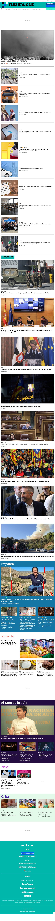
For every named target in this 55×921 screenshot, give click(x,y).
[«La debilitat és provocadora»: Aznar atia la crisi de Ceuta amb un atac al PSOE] (27, 351)
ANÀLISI (45, 617)
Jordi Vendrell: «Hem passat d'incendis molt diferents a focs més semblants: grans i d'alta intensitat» (8, 622)
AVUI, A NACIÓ (8, 257)
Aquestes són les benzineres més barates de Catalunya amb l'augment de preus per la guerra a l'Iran (34, 243)
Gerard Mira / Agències (24, 760)
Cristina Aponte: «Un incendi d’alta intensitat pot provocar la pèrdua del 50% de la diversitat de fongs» (27, 600)
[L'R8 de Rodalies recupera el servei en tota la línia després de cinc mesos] (9, 76)
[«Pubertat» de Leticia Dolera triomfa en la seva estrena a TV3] (9, 113)
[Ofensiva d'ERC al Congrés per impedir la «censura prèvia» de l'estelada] (27, 426)
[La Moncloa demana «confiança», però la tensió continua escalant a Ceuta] (27, 275)
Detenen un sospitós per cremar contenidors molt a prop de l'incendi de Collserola (27, 556)
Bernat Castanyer (5, 558)
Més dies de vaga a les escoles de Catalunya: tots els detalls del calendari (35, 187)
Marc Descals (22, 245)
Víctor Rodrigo (22, 114)
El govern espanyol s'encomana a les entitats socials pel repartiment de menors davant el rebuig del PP (26, 331)
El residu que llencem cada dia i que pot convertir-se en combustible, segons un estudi (46, 621)
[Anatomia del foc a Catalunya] (27, 45)
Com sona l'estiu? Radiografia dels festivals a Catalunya (23, 782)
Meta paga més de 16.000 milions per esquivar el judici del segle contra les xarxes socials (8, 783)
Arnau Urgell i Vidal (23, 96)
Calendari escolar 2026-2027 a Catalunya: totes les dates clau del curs (35, 206)
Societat (18, 9)
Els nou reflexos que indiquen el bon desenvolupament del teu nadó (8, 815)
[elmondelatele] (27, 892)
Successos (26, 9)
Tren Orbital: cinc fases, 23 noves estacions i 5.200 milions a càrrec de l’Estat (34, 94)
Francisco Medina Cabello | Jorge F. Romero (44, 626)
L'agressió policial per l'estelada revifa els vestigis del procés (21, 406)
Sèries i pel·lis (4, 736)
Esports (3, 479)
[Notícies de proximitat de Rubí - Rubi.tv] (18, 5)
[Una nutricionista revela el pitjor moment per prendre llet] (27, 665)
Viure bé (7, 636)
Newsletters (43, 1)
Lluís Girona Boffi (23, 152)
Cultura (38, 9)
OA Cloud (32, 911)
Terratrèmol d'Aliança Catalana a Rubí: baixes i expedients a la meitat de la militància (35, 224)
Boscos (3, 617)
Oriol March (4, 295)
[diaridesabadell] (27, 880)
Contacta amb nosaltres (27, 853)
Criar (20, 203)
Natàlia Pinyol (22, 77)
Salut (2, 671)
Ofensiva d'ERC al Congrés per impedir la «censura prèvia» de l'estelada (24, 444)
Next (5, 767)
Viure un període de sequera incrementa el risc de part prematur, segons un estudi (9, 674)
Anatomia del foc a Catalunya (14, 61)
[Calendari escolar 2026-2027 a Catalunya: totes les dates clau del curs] (9, 206)
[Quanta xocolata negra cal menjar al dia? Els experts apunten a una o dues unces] (45, 665)
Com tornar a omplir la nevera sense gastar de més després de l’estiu (8, 643)
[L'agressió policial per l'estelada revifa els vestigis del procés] (27, 388)
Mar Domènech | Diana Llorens (45, 816)
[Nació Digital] (7, 3)
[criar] (27, 896)
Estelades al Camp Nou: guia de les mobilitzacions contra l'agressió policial (25, 481)
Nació (20, 91)
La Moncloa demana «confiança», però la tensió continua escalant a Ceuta (25, 293)
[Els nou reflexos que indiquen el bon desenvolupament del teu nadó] (9, 803)
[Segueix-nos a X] (26, 849)
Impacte (3, 63)
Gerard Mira (21, 189)
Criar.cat (3, 819)
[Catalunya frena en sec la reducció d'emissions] (9, 169)
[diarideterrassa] (27, 884)
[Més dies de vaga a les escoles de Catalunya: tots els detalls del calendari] (9, 188)
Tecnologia (4, 779)
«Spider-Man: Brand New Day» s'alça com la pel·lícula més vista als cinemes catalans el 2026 (26, 756)
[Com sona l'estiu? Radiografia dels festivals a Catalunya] (24, 774)
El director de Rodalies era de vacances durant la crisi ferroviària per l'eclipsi (25, 519)
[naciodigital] (27, 877)
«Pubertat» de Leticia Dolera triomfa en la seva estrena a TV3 (35, 112)
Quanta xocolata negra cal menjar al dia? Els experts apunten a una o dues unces (45, 674)
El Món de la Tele (14, 702)
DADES (25, 147)
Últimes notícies (10, 9)
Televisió (3, 752)
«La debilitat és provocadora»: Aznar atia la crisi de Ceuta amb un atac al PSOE (26, 369)
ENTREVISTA (9, 617)
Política (32, 9)
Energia (40, 617)
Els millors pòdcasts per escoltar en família (45, 813)
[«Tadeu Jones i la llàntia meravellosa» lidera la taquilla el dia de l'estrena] (46, 746)
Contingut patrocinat (7, 640)
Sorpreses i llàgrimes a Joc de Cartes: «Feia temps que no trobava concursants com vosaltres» (9, 756)
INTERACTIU (10, 63)
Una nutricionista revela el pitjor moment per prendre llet (26, 674)
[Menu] (1, 9)
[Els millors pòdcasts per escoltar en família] (46, 803)
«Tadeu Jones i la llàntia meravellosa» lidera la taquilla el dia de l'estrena (45, 755)
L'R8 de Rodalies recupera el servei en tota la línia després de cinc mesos (34, 75)
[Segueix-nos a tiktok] (29, 849)
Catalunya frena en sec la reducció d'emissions (31, 168)
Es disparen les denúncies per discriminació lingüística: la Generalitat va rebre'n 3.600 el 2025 (33, 150)
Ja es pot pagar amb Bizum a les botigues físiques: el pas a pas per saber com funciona (35, 132)
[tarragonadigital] (27, 888)
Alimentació (40, 671)
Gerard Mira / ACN (42, 758)
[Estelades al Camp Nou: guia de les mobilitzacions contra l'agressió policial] (27, 463)
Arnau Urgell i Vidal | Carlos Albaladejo (22, 63)
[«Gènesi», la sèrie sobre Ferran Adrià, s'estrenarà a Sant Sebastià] (27, 720)
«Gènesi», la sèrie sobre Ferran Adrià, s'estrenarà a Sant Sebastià (22, 738)
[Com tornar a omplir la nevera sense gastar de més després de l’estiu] (37, 648)
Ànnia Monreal (20, 785)
